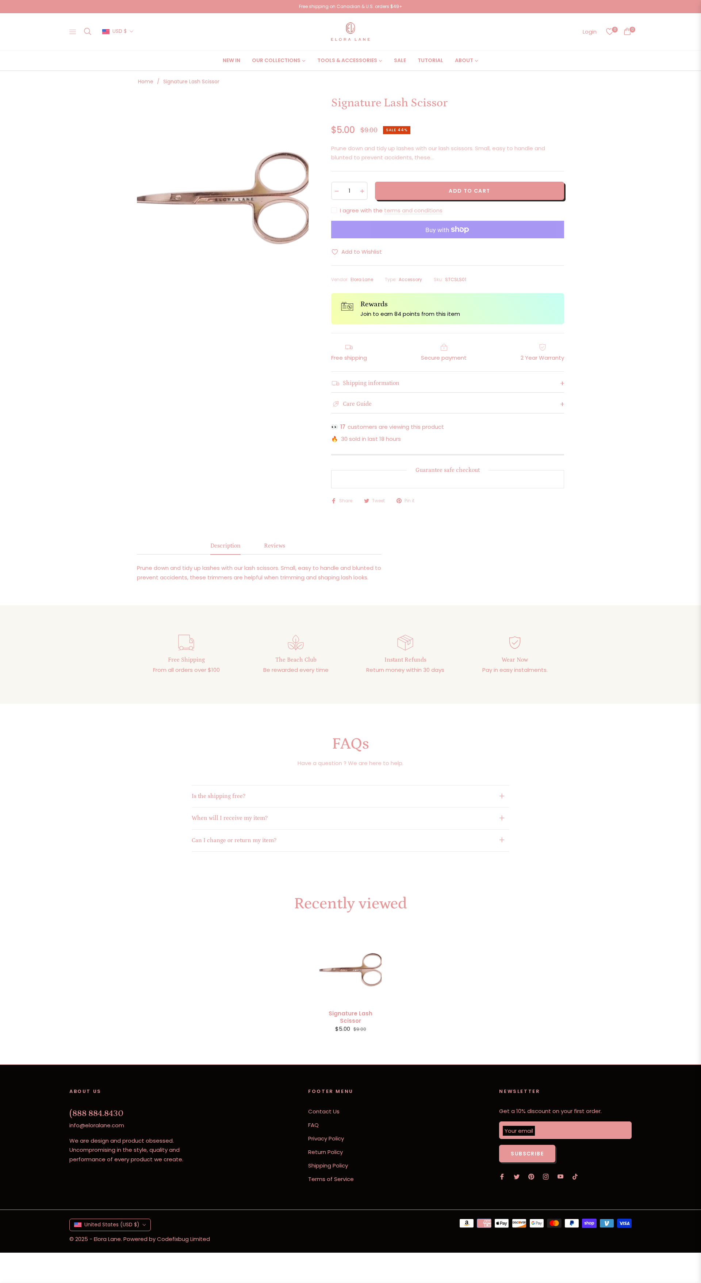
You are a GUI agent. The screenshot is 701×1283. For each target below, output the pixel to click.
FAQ (313, 1125)
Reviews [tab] (274, 545)
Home (145, 81)
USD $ (119, 31)
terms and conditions (413, 210)
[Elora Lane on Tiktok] (577, 1176)
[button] (87, 31)
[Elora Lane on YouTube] (560, 1176)
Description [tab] (225, 545)
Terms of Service (331, 1179)
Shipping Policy (328, 1165)
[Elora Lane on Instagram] (546, 1176)
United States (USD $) (111, 1224)
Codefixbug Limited (183, 1239)
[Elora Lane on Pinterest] (531, 1176)
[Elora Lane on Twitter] (517, 1176)
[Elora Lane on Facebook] (502, 1176)
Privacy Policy (326, 1138)
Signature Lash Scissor (350, 1017)
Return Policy (325, 1152)
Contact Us (324, 1111)
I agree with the (391, 210)
